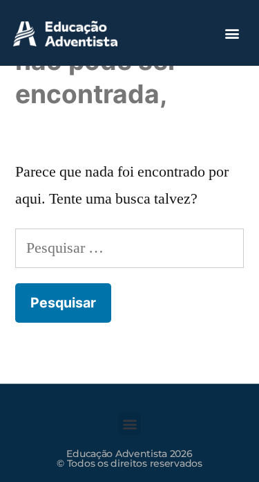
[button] (232, 32)
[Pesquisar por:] (129, 248)
